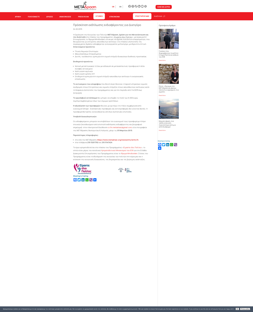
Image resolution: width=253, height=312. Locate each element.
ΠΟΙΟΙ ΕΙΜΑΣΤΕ (34, 17)
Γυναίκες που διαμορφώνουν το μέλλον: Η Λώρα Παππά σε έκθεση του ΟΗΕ (169, 54)
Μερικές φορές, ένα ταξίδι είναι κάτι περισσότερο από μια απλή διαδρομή (167, 124)
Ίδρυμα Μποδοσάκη (129, 153)
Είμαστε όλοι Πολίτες (132, 147)
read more (162, 60)
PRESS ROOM (83, 17)
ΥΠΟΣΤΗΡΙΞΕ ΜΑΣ (142, 16)
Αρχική (18, 17)
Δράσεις (49, 17)
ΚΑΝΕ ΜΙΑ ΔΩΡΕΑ (163, 7)
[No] (251, 309)
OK (237, 309)
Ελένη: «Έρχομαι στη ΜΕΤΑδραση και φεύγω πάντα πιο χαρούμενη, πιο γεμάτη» (169, 89)
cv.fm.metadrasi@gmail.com (120, 127)
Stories (99, 16)
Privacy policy (245, 309)
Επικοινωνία (114, 17)
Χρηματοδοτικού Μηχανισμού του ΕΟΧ (117, 150)
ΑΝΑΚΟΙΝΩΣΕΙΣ (65, 17)
